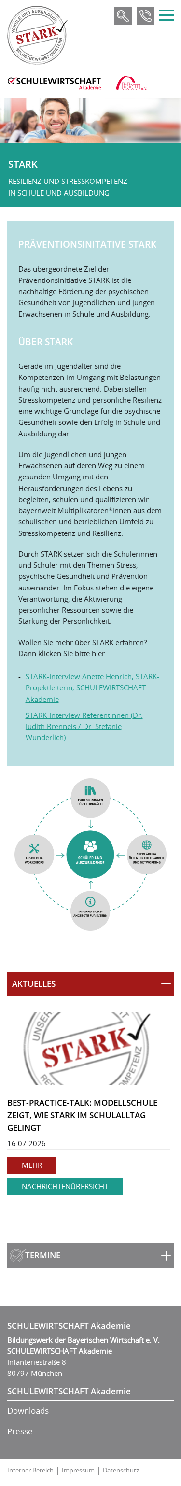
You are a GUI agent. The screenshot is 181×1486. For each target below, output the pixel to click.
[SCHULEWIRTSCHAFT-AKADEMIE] (54, 83)
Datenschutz (121, 1470)
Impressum (78, 1470)
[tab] (90, 984)
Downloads (28, 1410)
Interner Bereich (30, 1470)
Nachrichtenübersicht (65, 1186)
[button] (90, 984)
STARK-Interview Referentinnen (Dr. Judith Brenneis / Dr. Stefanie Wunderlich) (84, 726)
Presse (20, 1431)
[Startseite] (37, 35)
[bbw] (131, 83)
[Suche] (123, 16)
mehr (32, 1165)
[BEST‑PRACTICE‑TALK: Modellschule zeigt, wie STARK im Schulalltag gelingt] (90, 1048)
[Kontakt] (145, 16)
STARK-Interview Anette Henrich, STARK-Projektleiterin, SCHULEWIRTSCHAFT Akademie (92, 688)
